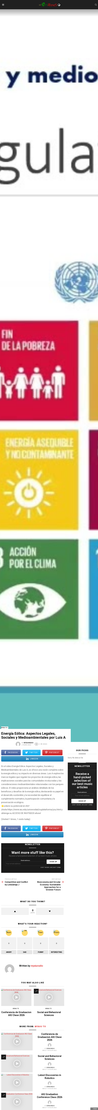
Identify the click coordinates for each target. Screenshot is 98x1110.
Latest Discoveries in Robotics (49, 1076)
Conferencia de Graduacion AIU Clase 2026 (16, 1014)
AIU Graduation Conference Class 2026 (49, 1096)
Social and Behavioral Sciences (49, 1014)
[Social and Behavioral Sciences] (49, 997)
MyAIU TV (16, 1008)
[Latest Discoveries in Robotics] (17, 1082)
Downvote (50, 911)
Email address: (25, 860)
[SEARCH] (96, 5)
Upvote (15, 911)
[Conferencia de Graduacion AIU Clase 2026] (16, 997)
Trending (36, 991)
